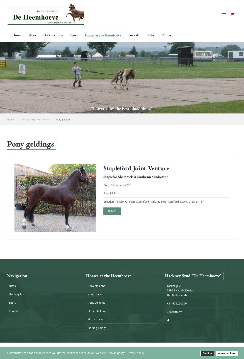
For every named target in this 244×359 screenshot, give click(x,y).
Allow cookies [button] (226, 353)
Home (17, 35)
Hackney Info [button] (53, 35)
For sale (133, 35)
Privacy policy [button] (135, 353)
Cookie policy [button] (116, 353)
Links (150, 35)
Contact (167, 35)
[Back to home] (45, 14)
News (32, 35)
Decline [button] (207, 353)
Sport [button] (74, 35)
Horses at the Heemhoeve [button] (103, 35)
